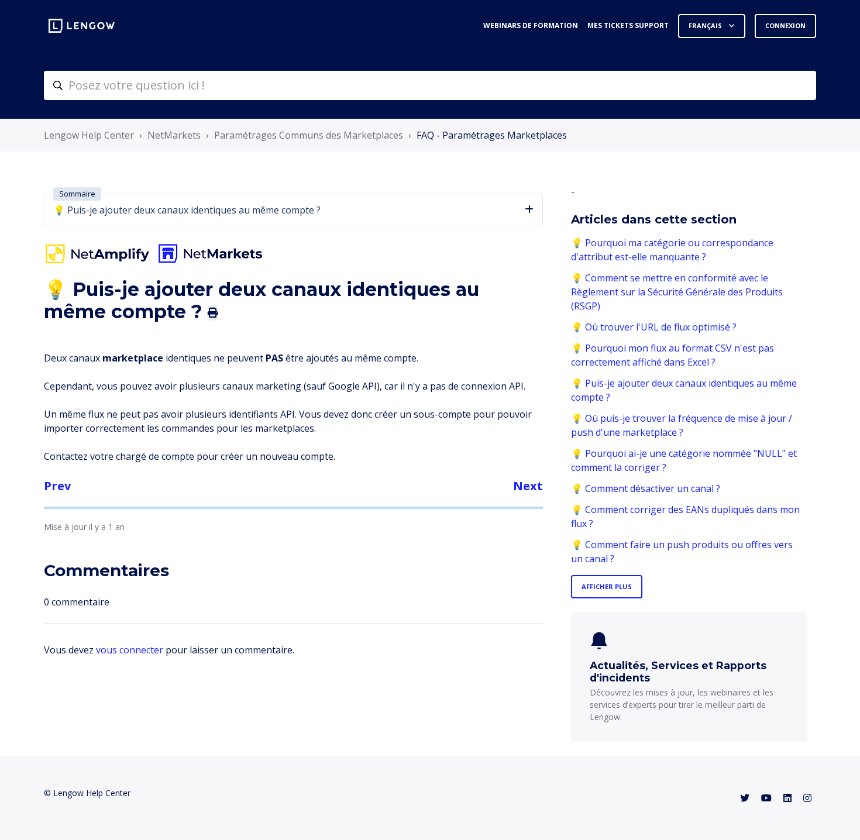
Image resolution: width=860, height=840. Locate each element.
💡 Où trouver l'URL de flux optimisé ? (654, 327)
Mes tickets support (628, 25)
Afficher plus (607, 586)
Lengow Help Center (89, 135)
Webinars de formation (530, 25)
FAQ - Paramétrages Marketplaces (492, 135)
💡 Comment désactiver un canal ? (645, 488)
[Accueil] (81, 25)
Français (706, 25)
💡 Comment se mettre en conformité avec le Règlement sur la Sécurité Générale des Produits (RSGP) (677, 291)
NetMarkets (174, 135)
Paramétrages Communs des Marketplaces (308, 135)
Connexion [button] (785, 25)
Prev (57, 486)
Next (528, 486)
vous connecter (129, 649)
